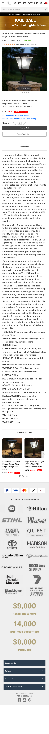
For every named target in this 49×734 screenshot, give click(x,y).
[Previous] (4, 69)
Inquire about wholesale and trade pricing (19, 119)
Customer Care (11, 663)
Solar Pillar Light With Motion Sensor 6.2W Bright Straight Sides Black (11, 465)
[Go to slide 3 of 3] (27, 476)
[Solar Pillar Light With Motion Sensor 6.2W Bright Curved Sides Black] (20, 92)
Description (24, 147)
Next (43, 454)
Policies (8, 671)
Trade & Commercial (13, 687)
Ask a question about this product (16, 115)
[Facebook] (19, 700)
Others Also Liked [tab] (24, 433)
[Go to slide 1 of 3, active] (20, 476)
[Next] (45, 69)
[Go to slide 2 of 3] (23, 476)
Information (10, 679)
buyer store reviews (19, 44)
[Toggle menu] (3, 3)
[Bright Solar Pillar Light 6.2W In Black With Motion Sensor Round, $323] (34, 448)
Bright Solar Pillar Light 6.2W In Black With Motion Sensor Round (34, 464)
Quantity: (6, 123)
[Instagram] (24, 700)
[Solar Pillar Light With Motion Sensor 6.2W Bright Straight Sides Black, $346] (12, 448)
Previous (3, 454)
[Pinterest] (29, 700)
